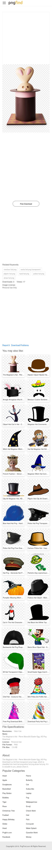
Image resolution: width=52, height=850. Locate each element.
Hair (27, 815)
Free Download (26, 203)
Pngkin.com (7, 832)
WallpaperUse (31, 802)
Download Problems (20, 345)
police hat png (38, 273)
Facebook (6, 837)
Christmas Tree (8, 810)
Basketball (6, 788)
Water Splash (31, 828)
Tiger (4, 802)
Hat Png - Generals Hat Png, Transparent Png (20, 573)
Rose (4, 806)
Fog (27, 797)
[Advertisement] (26, 38)
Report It (6, 345)
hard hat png (24, 273)
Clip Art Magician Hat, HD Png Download (18, 498)
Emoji (28, 806)
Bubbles (5, 797)
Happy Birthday (8, 819)
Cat (27, 784)
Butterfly (29, 780)
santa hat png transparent (31, 269)
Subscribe (30, 788)
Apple (4, 780)
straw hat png (9, 278)
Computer (30, 823)
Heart (4, 775)
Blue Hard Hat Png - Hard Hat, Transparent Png (21, 523)
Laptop (28, 793)
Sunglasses (7, 784)
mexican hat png (10, 269)
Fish (27, 819)
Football (5, 815)
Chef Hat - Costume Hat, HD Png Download (19, 696)
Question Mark (32, 832)
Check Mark (31, 810)
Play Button (6, 793)
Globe (4, 823)
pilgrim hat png (9, 273)
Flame (28, 775)
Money (28, 837)
